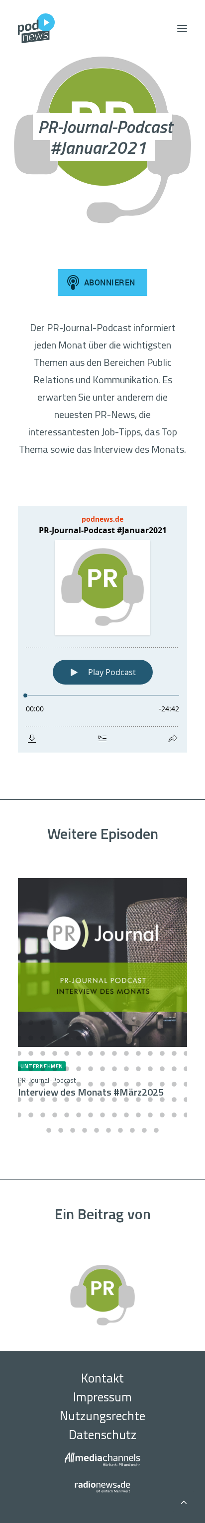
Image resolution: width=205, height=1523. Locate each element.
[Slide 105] (186, 1115)
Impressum (102, 1396)
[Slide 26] (138, 1038)
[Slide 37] (91, 1053)
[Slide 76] (19, 1100)
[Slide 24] (114, 1038)
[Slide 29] (174, 1038)
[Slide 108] (73, 1130)
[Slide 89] (174, 1100)
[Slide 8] (102, 1023)
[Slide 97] (91, 1115)
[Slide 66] (79, 1084)
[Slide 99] (114, 1115)
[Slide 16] (19, 1038)
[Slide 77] (31, 1100)
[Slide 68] (102, 1084)
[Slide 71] (138, 1084)
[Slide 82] (91, 1100)
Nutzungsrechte (102, 1415)
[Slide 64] (55, 1084)
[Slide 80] (67, 1100)
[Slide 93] (43, 1115)
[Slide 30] (186, 1038)
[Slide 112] (120, 1130)
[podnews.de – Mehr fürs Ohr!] (36, 28)
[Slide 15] (186, 1023)
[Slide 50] (67, 1069)
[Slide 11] (138, 1023)
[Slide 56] (138, 1069)
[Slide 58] (162, 1069)
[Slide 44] (174, 1053)
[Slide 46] (19, 1069)
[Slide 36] (79, 1053)
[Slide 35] (67, 1053)
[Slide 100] (126, 1115)
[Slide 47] (31, 1069)
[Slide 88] (162, 1100)
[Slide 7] (91, 1023)
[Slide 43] (162, 1053)
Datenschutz (102, 1434)
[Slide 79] (55, 1100)
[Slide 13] (162, 1023)
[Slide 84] (114, 1100)
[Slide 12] (150, 1023)
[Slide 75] (186, 1084)
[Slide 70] (126, 1084)
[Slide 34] (55, 1053)
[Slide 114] (144, 1130)
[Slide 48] (43, 1069)
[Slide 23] (102, 1038)
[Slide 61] (19, 1084)
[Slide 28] (162, 1038)
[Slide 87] (150, 1100)
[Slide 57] (150, 1069)
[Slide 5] (67, 1023)
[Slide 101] (138, 1115)
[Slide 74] (174, 1084)
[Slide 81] (79, 1100)
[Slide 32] (31, 1053)
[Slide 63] (43, 1084)
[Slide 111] (108, 1130)
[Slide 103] (162, 1115)
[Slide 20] (67, 1038)
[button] (182, 28)
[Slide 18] (43, 1038)
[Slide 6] (79, 1023)
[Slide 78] (43, 1100)
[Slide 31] (19, 1053)
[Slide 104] (174, 1115)
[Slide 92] (31, 1115)
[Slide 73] (162, 1084)
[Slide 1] (19, 1023)
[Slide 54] (114, 1069)
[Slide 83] (102, 1100)
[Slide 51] (79, 1069)
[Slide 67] (91, 1084)
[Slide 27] (150, 1038)
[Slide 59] (174, 1069)
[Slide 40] (126, 1053)
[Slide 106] (49, 1130)
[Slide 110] (96, 1130)
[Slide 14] (174, 1023)
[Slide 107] (61, 1130)
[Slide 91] (19, 1115)
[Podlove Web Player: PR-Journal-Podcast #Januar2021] (102, 629)
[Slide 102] (150, 1115)
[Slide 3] (43, 1023)
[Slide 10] (126, 1023)
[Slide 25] (126, 1038)
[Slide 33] (43, 1053)
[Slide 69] (114, 1084)
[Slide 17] (31, 1038)
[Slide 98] (102, 1115)
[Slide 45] (186, 1053)
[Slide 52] (91, 1069)
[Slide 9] (114, 1023)
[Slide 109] (85, 1130)
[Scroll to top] (183, 1500)
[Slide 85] (126, 1100)
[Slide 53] (102, 1069)
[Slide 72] (150, 1084)
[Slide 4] (55, 1023)
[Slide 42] (150, 1053)
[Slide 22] (91, 1038)
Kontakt (102, 1378)
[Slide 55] (126, 1069)
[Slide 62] (31, 1084)
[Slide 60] (186, 1069)
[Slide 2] (31, 1023)
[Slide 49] (55, 1069)
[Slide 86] (138, 1100)
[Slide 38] (102, 1053)
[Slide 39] (114, 1053)
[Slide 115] (156, 1130)
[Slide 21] (79, 1038)
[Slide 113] (132, 1130)
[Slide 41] (138, 1053)
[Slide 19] (55, 1038)
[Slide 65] (67, 1084)
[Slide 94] (55, 1115)
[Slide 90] (186, 1100)
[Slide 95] (67, 1115)
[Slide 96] (79, 1115)
